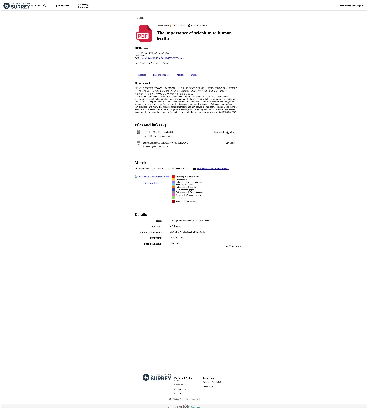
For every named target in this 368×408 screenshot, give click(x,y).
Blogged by (181, 179)
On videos (181, 197)
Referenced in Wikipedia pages (189, 192)
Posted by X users (185, 184)
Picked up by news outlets (188, 176)
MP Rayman (141, 47)
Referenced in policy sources (189, 181)
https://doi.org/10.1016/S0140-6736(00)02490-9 (162, 58)
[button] (219, 132)
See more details (152, 183)
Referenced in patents (186, 187)
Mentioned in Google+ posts (188, 194)
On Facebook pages (185, 189)
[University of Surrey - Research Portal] (16, 6)
